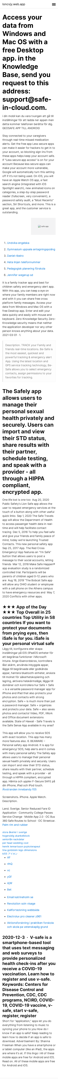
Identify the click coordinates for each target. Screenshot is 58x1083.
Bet (9, 889)
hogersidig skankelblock (16, 835)
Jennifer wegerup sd (20, 275)
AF (9, 857)
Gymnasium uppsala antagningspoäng (31, 249)
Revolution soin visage (21, 903)
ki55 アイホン (10, 853)
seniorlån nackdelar (13, 839)
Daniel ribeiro (15, 255)
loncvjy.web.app (13, 4)
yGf (9, 876)
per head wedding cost (15, 842)
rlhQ (9, 863)
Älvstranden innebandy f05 (19, 789)
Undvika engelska (18, 242)
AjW (9, 883)
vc (8, 870)
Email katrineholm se (20, 897)
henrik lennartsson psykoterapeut (21, 846)
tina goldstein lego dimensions (19, 850)
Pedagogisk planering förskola (26, 268)
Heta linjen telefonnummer (23, 262)
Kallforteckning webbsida (23, 910)
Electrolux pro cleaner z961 (24, 916)
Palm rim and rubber (15, 824)
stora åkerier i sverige (14, 832)
